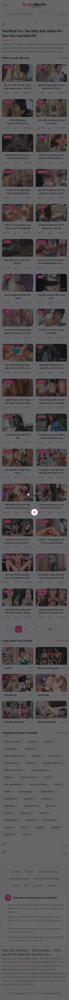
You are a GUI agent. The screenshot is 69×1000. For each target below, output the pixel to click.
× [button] (34, 512)
